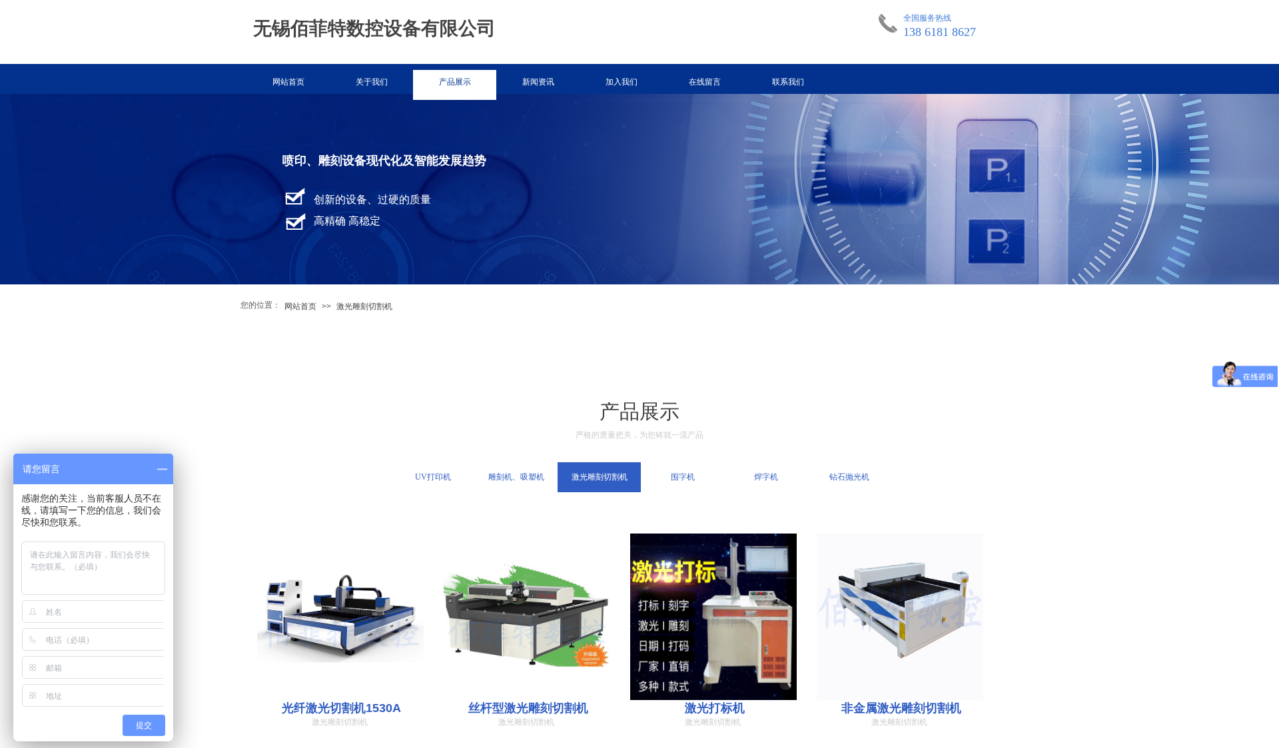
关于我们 (372, 82)
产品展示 (455, 82)
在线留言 (705, 82)
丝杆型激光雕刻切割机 (528, 708)
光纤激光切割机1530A (341, 708)
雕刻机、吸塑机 (516, 477)
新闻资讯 (538, 82)
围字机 (683, 477)
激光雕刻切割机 (364, 306)
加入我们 (622, 82)
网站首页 (288, 82)
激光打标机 (715, 708)
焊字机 (766, 477)
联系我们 (788, 82)
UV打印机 (433, 477)
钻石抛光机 (849, 477)
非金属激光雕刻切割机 (901, 708)
